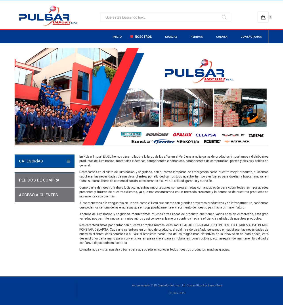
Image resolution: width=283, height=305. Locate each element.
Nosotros (143, 37)
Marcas (171, 36)
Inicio (117, 36)
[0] (263, 17)
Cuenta (221, 36)
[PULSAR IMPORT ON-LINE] (47, 16)
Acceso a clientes (38, 195)
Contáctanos (251, 36)
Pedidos (197, 36)
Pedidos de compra (39, 180)
